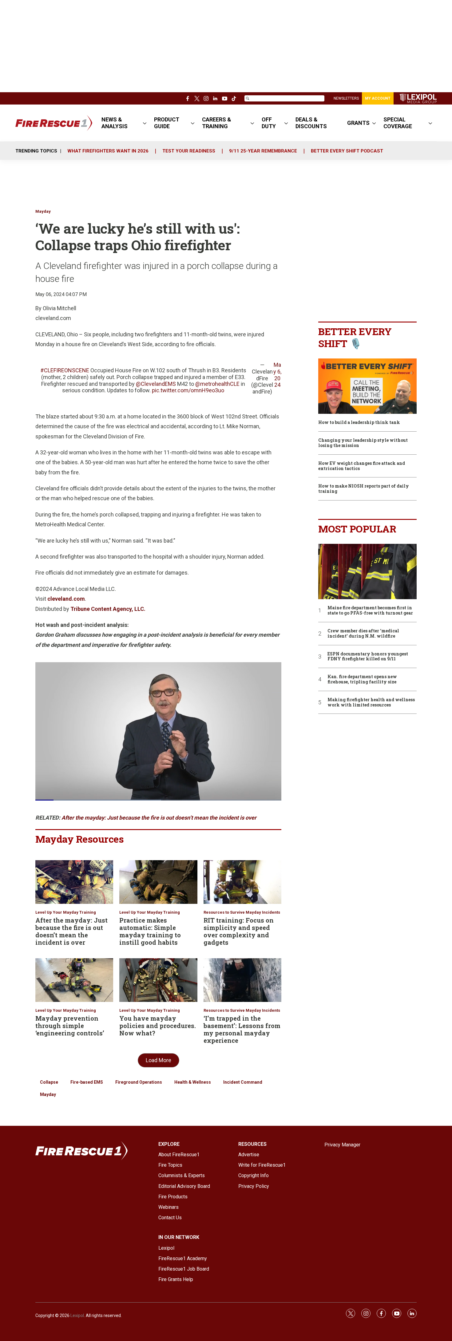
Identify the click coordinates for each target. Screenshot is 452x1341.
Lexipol (77, 1315)
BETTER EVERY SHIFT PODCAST (347, 151)
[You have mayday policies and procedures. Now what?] (158, 980)
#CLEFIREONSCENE (64, 370)
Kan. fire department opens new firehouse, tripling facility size (362, 679)
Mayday (43, 211)
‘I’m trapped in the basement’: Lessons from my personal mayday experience (242, 1029)
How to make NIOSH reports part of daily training (363, 489)
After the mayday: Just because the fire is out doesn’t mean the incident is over (71, 931)
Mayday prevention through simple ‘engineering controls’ (69, 1025)
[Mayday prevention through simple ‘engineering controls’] (74, 980)
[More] (144, 123)
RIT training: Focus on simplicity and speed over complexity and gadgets (239, 931)
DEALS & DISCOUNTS (311, 122)
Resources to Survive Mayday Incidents (242, 912)
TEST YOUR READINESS (188, 151)
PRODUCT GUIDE (166, 122)
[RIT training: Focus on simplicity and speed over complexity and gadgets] (242, 882)
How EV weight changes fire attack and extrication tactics (361, 466)
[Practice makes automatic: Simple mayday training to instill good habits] (158, 882)
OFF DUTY (269, 122)
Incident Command (242, 1082)
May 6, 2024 (277, 375)
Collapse (49, 1082)
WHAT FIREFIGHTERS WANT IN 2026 (108, 151)
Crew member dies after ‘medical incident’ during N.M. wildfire (363, 633)
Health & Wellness (192, 1082)
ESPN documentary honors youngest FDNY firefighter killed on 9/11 (367, 656)
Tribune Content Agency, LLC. (107, 609)
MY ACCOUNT (378, 98)
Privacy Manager (342, 1145)
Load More (158, 1060)
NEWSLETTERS (346, 98)
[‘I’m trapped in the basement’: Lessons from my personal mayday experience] (242, 980)
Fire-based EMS (86, 1082)
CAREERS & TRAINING (216, 122)
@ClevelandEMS (156, 384)
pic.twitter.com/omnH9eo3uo (188, 390)
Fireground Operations (138, 1082)
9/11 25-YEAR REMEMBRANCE (263, 151)
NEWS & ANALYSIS (114, 122)
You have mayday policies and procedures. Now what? (157, 1025)
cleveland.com (66, 598)
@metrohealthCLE (217, 384)
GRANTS (358, 123)
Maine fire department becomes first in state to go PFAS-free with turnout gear (370, 610)
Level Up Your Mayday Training (65, 912)
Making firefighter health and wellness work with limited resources (371, 702)
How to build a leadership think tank (359, 422)
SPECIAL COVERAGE (397, 122)
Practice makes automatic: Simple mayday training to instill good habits (150, 931)
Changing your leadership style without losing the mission (363, 443)
